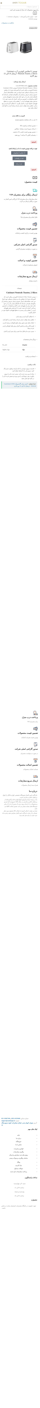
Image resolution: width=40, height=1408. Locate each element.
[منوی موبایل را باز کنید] (36, 3)
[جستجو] (4, 3)
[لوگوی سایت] (19, 2)
